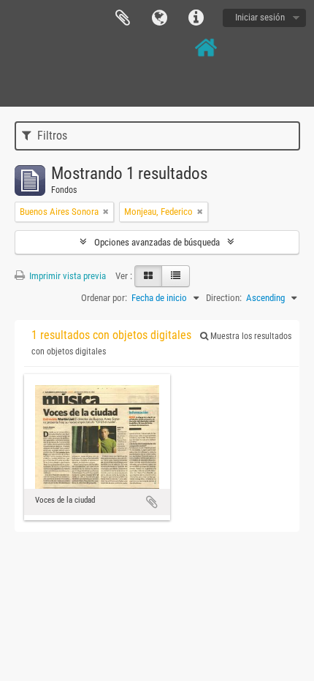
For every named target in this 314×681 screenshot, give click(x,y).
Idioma (159, 18)
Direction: (224, 297)
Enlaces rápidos (195, 18)
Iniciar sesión (260, 17)
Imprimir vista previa (66, 275)
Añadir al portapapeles (152, 502)
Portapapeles (122, 18)
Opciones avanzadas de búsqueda (157, 242)
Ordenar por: (104, 297)
